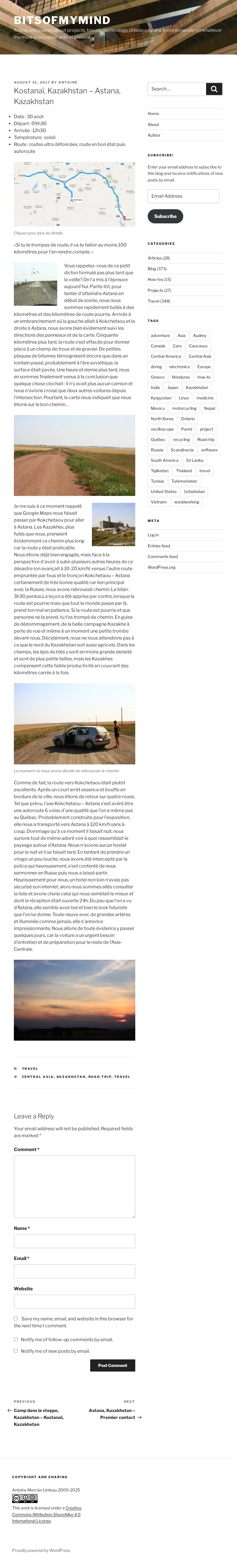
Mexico (158, 408)
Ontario (188, 418)
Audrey (199, 335)
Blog (152, 268)
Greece (157, 377)
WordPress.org (161, 567)
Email (21, 1258)
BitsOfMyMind (62, 20)
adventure (160, 335)
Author (154, 135)
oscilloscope (162, 429)
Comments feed (163, 556)
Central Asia (38, 1077)
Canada (158, 345)
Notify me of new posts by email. (55, 1351)
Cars (177, 345)
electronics (179, 366)
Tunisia (157, 481)
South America (165, 460)
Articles (155, 257)
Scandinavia (182, 449)
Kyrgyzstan (161, 397)
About (153, 124)
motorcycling (184, 408)
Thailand (184, 470)
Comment (27, 1149)
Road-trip (100, 1077)
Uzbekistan (194, 491)
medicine (205, 397)
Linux (184, 397)
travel (122, 1077)
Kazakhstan (71, 1077)
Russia (157, 449)
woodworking (186, 501)
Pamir (186, 429)
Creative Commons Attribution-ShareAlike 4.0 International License (47, 1514)
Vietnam (159, 501)
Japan (172, 387)
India (155, 387)
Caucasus (198, 345)
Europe (204, 366)
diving (156, 366)
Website (23, 1288)
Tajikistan (160, 470)
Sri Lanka (194, 460)
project (206, 429)
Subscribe (165, 216)
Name (22, 1228)
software (209, 449)
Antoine (68, 82)
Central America (166, 356)
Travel (30, 1069)
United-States (164, 491)
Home (153, 113)
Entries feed (159, 545)
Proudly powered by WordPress (41, 1550)
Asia (181, 335)
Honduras (181, 377)
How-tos (155, 279)
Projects (155, 290)
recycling (181, 439)
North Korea (162, 418)
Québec (158, 439)
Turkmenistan (184, 481)
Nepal (209, 408)
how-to (203, 377)
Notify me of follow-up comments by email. (67, 1339)
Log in (153, 534)
